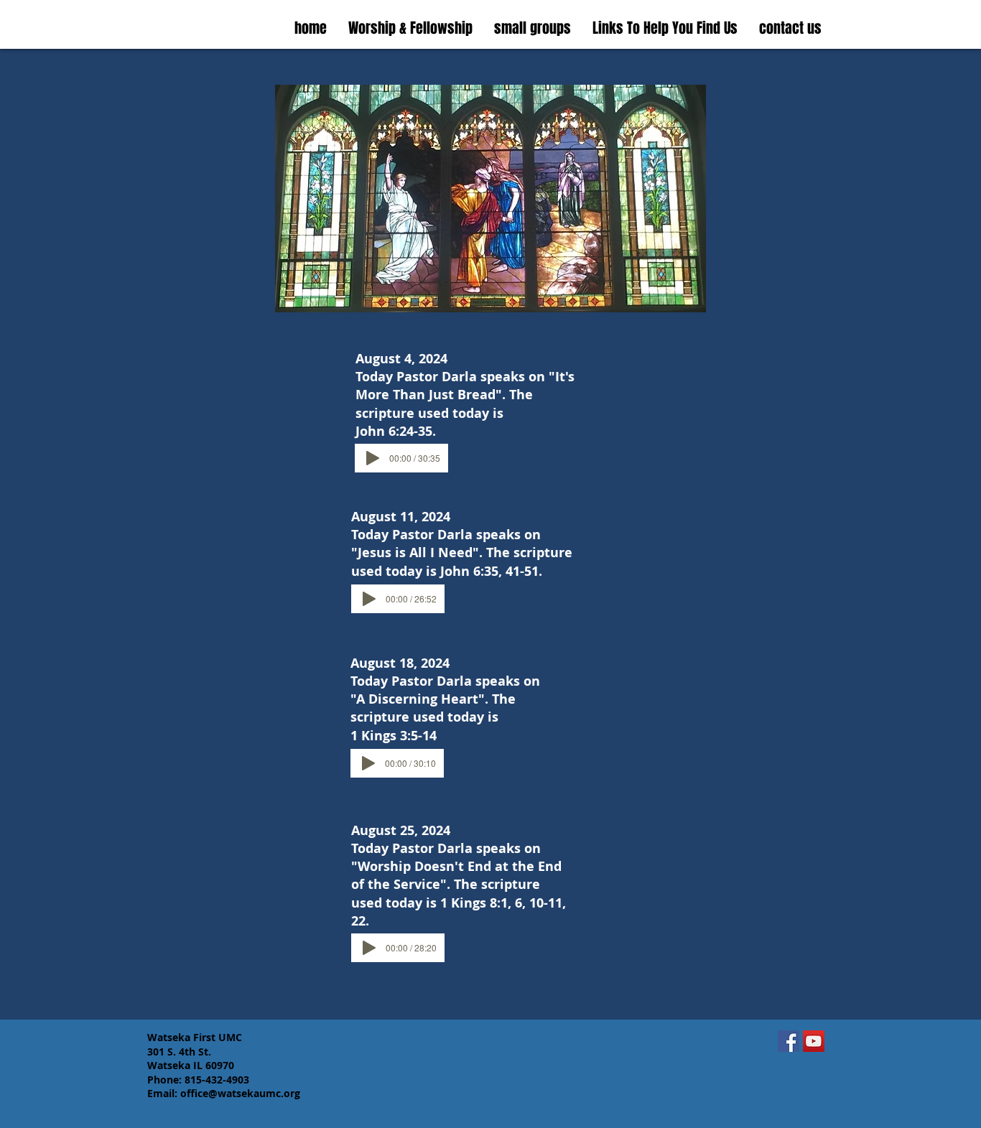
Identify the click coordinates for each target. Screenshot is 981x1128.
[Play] (372, 458)
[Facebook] (788, 1041)
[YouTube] (813, 1041)
